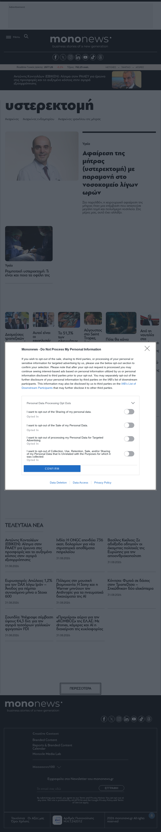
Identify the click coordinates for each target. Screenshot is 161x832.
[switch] (129, 411)
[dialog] (80, 416)
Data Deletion (58, 482)
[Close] (148, 349)
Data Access (80, 482)
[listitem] (80, 403)
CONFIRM (52, 468)
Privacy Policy (102, 482)
